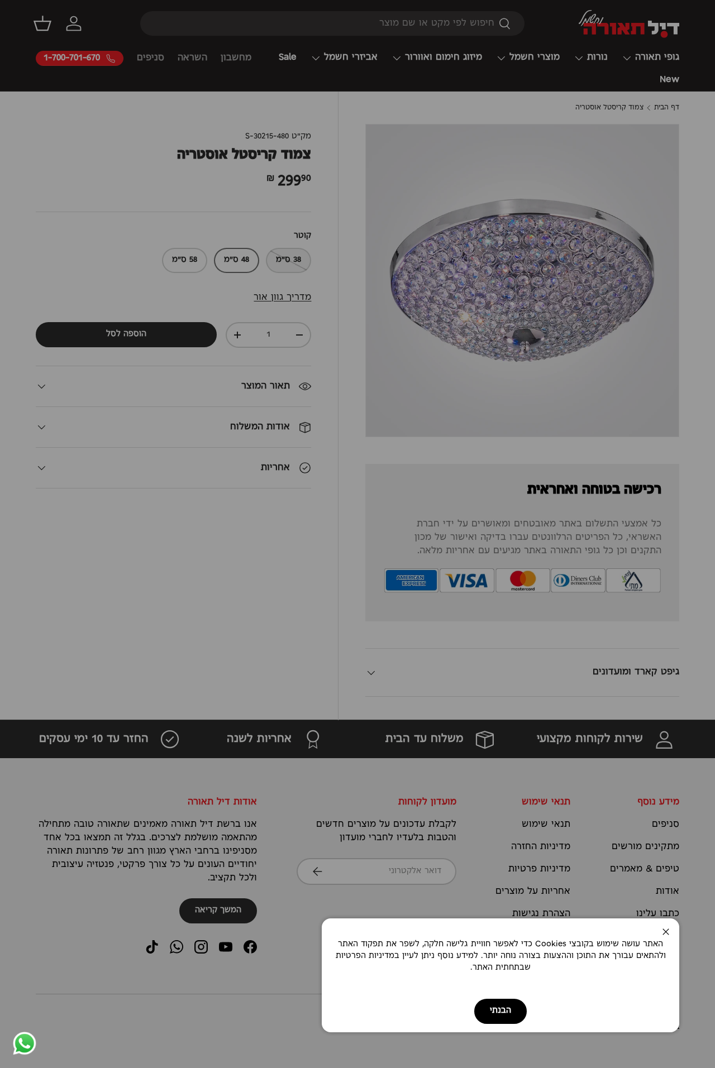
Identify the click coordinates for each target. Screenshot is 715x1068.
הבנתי (500, 1011)
